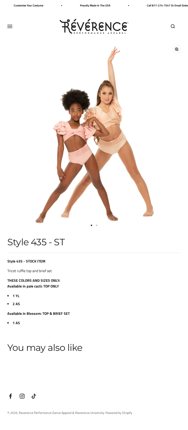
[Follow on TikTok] (34, 396)
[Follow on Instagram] (22, 396)
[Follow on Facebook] (10, 396)
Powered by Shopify (118, 412)
